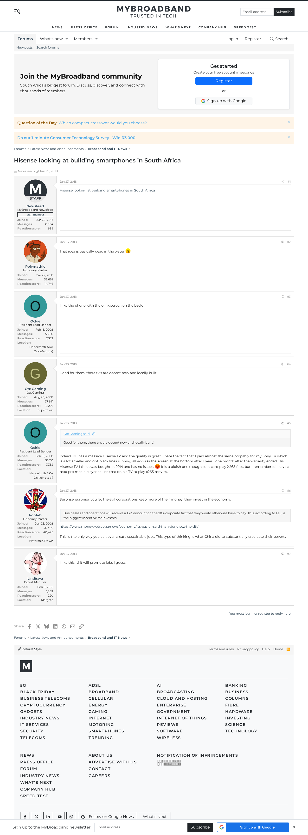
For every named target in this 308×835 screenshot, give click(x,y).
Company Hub (212, 27)
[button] (66, 39)
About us (101, 755)
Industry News (142, 27)
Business (237, 692)
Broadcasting (175, 692)
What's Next (178, 27)
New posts (24, 47)
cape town (45, 410)
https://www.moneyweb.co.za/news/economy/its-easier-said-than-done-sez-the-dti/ (129, 526)
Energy (98, 705)
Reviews (168, 724)
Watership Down (41, 541)
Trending (101, 738)
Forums (25, 39)
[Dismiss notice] (289, 122)
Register (224, 81)
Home (278, 649)
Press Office (84, 27)
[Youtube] (59, 817)
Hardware (239, 711)
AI (159, 685)
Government (173, 711)
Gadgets (31, 711)
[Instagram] (71, 817)
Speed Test (245, 27)
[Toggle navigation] (17, 11)
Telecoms (32, 738)
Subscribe (284, 12)
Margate (47, 600)
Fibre (232, 705)
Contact (100, 769)
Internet (100, 718)
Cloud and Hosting (182, 698)
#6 (289, 490)
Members (83, 39)
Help (266, 649)
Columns (237, 698)
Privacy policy (248, 649)
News (57, 27)
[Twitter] (36, 817)
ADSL (95, 685)
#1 (289, 181)
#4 (289, 364)
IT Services (34, 724)
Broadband (104, 692)
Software (170, 731)
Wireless (169, 738)
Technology (241, 731)
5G (23, 685)
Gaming (98, 711)
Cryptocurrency (42, 705)
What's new (51, 39)
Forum (112, 27)
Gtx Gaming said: (77, 434)
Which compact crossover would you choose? (102, 123)
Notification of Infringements (197, 755)
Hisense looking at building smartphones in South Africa (107, 190)
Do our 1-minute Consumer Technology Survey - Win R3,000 (76, 138)
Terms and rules (221, 649)
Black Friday (37, 692)
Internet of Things (182, 718)
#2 (289, 242)
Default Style (31, 649)
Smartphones (106, 731)
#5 (289, 423)
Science (235, 724)
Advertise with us (113, 762)
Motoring (101, 724)
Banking (236, 685)
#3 (289, 296)
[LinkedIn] (48, 817)
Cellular (101, 698)
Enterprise (171, 705)
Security (32, 731)
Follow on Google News (111, 816)
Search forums (47, 47)
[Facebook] (25, 817)
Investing (237, 718)
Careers (99, 775)
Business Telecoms (45, 698)
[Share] (283, 182)
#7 (289, 554)
